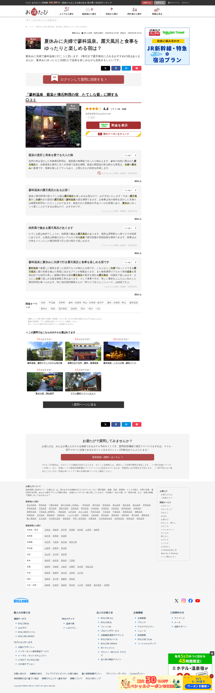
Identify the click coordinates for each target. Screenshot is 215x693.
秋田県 (80, 530)
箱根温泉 (66, 518)
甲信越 (52, 302)
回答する (147, 3)
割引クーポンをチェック (116, 134)
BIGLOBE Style (145, 639)
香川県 (56, 579)
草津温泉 (146, 505)
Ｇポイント (165, 506)
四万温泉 (52, 508)
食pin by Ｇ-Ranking (169, 553)
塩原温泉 (75, 508)
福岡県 (47, 585)
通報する (137, 181)
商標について (76, 678)
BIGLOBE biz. (107, 618)
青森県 (56, 530)
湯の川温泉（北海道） (70, 505)
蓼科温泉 (134, 302)
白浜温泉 (40, 515)
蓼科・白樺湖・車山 (116, 302)
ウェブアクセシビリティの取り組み (61, 673)
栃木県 (47, 536)
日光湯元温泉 (54, 518)
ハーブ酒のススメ (168, 557)
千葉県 (56, 542)
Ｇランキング (166, 509)
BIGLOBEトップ (93, 678)
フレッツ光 (106, 626)
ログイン (185, 3)
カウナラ (164, 540)
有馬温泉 (30, 515)
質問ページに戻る (84, 404)
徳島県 (47, 579)
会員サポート (180, 626)
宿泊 (83, 308)
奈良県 (80, 567)
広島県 (72, 573)
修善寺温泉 (31, 512)
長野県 (62, 302)
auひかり (22, 627)
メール (177, 622)
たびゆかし (165, 547)
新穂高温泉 (127, 512)
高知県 (72, 579)
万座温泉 (42, 508)
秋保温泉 (106, 505)
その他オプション (26, 664)
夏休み (44, 308)
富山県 (47, 554)
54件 (124, 109)
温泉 (53, 308)
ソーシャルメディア (147, 643)
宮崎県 (88, 585)
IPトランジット (108, 647)
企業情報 (138, 612)
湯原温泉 (115, 515)
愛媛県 (64, 579)
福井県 (64, 554)
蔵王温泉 (126, 505)
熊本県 (72, 585)
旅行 (91, 308)
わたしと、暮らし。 (169, 523)
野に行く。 (165, 536)
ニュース (142, 630)
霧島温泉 (145, 515)
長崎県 (64, 585)
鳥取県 (47, 573)
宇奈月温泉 (95, 512)
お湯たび (164, 519)
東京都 (64, 542)
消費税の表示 (36, 673)
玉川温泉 (42, 518)
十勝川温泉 (53, 505)
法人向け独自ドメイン (111, 659)
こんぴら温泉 (73, 515)
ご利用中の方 (177, 612)
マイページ (174, 3)
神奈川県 (73, 542)
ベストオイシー (167, 530)
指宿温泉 (140, 518)
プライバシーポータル (116, 673)
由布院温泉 (119, 518)
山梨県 (47, 548)
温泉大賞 (70, 623)
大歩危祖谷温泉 (105, 518)
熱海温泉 (130, 518)
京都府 (56, 567)
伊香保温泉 (31, 508)
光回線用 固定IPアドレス (112, 635)
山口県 (80, 573)
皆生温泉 (105, 515)
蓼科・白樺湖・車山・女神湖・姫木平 (86, 302)
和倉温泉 (62, 512)
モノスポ (164, 533)
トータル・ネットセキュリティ (32, 655)
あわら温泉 (83, 512)
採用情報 (142, 635)
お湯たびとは (166, 494)
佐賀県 (56, 585)
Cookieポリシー (137, 673)
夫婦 (43, 302)
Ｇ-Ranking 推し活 (169, 550)
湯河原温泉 (126, 508)
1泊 (98, 308)
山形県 (88, 530)
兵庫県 (72, 567)
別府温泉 (125, 515)
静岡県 (47, 560)
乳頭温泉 (86, 505)
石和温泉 (115, 508)
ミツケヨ (164, 543)
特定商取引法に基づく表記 (26, 678)
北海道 (47, 530)
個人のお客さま (22, 612)
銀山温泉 (136, 505)
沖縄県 (107, 585)
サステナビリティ (146, 626)
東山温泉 (116, 505)
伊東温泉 (137, 508)
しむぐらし (71, 627)
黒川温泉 (135, 515)
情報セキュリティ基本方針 (54, 678)
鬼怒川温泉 (63, 508)
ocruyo (164, 516)
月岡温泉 (105, 508)
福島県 (96, 530)
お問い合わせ (20, 673)
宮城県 (72, 530)
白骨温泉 (95, 508)
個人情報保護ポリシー (92, 673)
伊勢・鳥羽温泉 (79, 518)
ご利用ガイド (166, 498)
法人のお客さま (105, 612)
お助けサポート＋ (26, 647)
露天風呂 (63, 308)
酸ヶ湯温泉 (31, 518)
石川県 (56, 554)
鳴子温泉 (96, 505)
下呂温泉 (106, 512)
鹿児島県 (97, 585)
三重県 (72, 560)
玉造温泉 (95, 515)
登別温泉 (42, 505)
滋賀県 (47, 567)
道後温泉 (61, 515)
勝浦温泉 (51, 515)
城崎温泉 (138, 512)
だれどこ (164, 513)
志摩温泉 (92, 518)
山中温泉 (72, 512)
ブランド (142, 622)
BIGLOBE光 (23, 623)
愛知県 (64, 560)
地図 (92, 117)
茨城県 (64, 536)
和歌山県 (89, 567)
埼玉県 (47, 542)
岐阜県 (56, 560)
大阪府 (64, 567)
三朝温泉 (85, 515)
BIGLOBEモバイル (26, 631)
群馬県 (56, 536)
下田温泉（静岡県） (47, 512)
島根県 (56, 573)
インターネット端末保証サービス (33, 651)
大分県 (80, 585)
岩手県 (64, 530)
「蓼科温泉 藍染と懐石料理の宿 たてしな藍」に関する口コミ (72, 97)
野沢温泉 (85, 508)
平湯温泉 (116, 512)
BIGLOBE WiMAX (26, 636)
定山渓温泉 (31, 505)
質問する (160, 3)
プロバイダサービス (110, 630)
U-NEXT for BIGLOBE (28, 659)
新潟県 (64, 548)
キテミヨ (164, 526)
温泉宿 (74, 308)
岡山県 (64, 573)
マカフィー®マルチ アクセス (113, 654)
